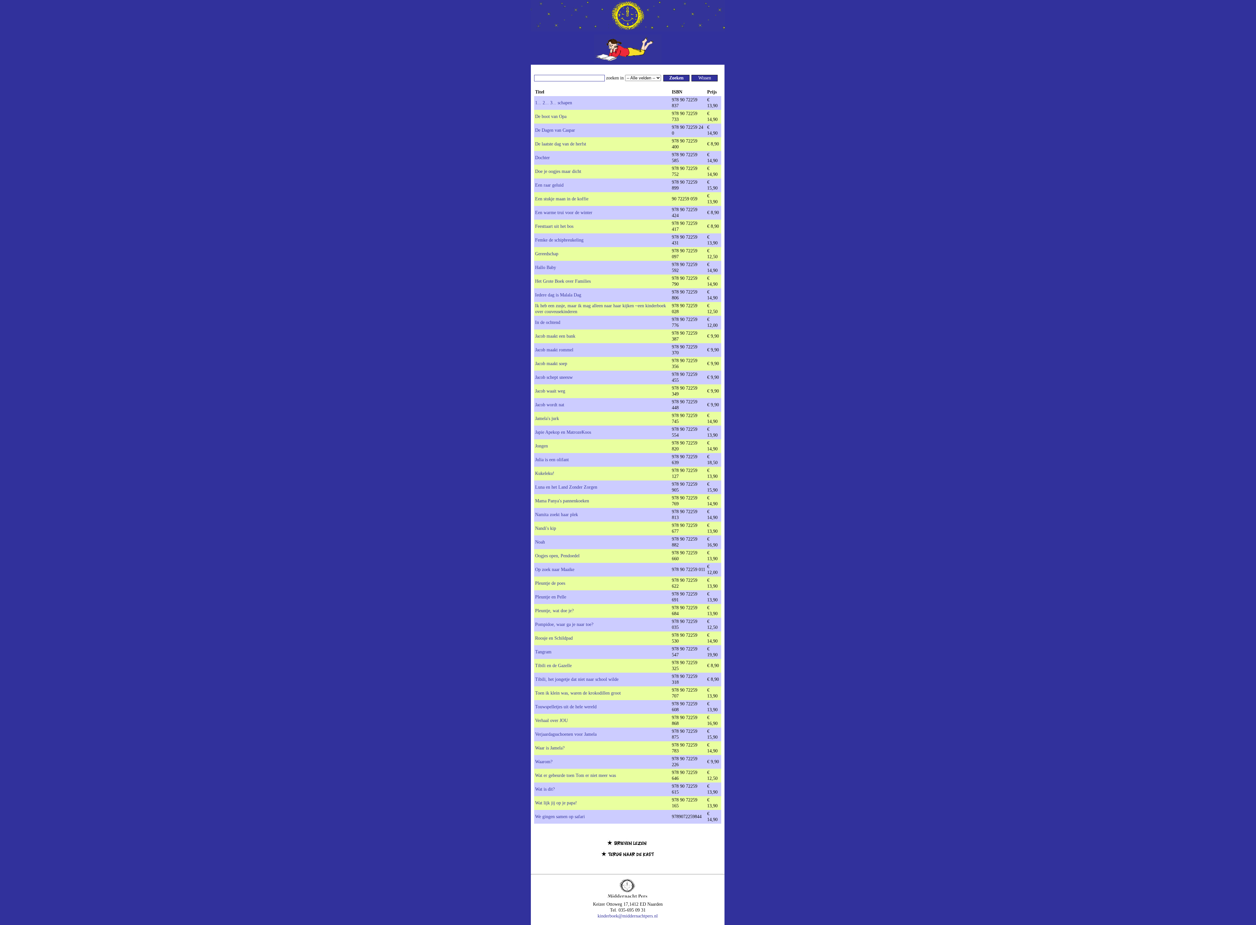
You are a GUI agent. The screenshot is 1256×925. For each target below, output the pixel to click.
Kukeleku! (544, 473)
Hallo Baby (545, 267)
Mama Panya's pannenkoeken (562, 500)
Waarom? (543, 761)
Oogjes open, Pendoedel (557, 555)
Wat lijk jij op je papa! (556, 802)
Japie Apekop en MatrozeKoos (563, 432)
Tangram (543, 651)
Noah (540, 542)
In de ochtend (547, 322)
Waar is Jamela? (550, 748)
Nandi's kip (545, 528)
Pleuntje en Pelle (550, 597)
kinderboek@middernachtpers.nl (628, 916)
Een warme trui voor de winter (563, 212)
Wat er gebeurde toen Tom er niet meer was (575, 775)
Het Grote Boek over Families (563, 281)
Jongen (541, 446)
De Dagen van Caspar (555, 130)
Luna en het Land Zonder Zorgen (566, 487)
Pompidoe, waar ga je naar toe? (564, 624)
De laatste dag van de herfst (560, 144)
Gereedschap (546, 253)
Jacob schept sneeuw (554, 377)
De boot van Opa (551, 116)
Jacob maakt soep (551, 363)
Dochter (542, 157)
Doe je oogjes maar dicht (558, 171)
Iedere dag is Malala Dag (558, 295)
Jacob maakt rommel (554, 349)
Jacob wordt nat (549, 404)
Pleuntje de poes (550, 583)
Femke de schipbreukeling (559, 240)
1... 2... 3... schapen (553, 102)
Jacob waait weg (550, 391)
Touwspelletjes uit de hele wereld (566, 706)
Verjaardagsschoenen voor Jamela (566, 734)
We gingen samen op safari (560, 816)
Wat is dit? (545, 789)
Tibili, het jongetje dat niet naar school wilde (577, 679)
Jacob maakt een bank (555, 336)
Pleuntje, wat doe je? (554, 610)
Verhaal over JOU (551, 720)
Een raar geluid (549, 185)
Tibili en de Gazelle (553, 665)
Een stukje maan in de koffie (561, 198)
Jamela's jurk (547, 418)
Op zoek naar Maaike (554, 569)
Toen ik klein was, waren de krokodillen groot (578, 693)
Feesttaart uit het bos (554, 226)
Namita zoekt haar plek (556, 514)
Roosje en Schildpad (554, 638)
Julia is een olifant (552, 459)
